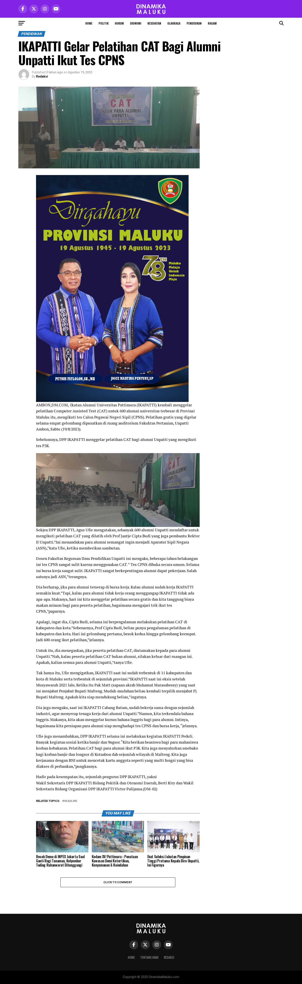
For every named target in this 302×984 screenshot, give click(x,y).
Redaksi (42, 76)
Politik (104, 23)
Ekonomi (135, 23)
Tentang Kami (149, 957)
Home (88, 23)
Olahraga (173, 23)
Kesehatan (154, 23)
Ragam (212, 23)
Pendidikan (194, 23)
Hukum (119, 23)
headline (70, 801)
